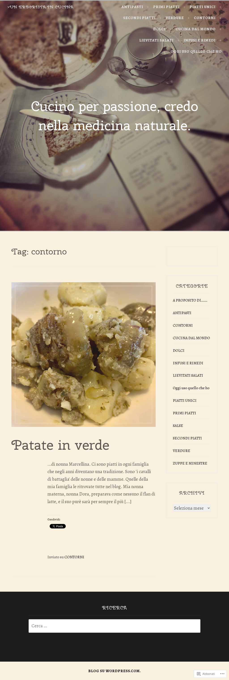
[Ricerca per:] (114, 626)
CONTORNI (205, 17)
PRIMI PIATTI (166, 6)
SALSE (178, 425)
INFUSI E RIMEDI (200, 40)
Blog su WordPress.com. (114, 670)
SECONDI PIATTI (139, 17)
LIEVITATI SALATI (156, 40)
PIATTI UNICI (203, 6)
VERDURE (175, 17)
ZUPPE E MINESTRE (190, 463)
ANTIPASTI (132, 6)
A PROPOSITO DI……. (190, 300)
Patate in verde (60, 445)
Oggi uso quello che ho (196, 51)
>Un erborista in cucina (40, 6)
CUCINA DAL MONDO (196, 29)
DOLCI (159, 29)
